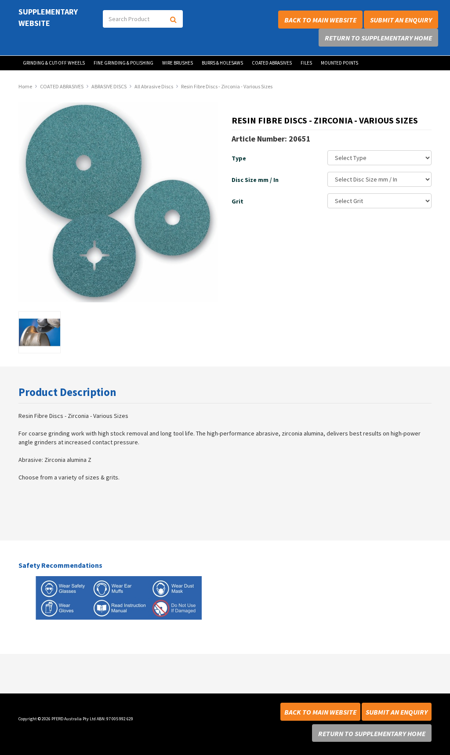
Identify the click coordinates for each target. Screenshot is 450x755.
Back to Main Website (320, 19)
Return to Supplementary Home (378, 37)
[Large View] (39, 332)
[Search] (174, 19)
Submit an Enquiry (401, 19)
